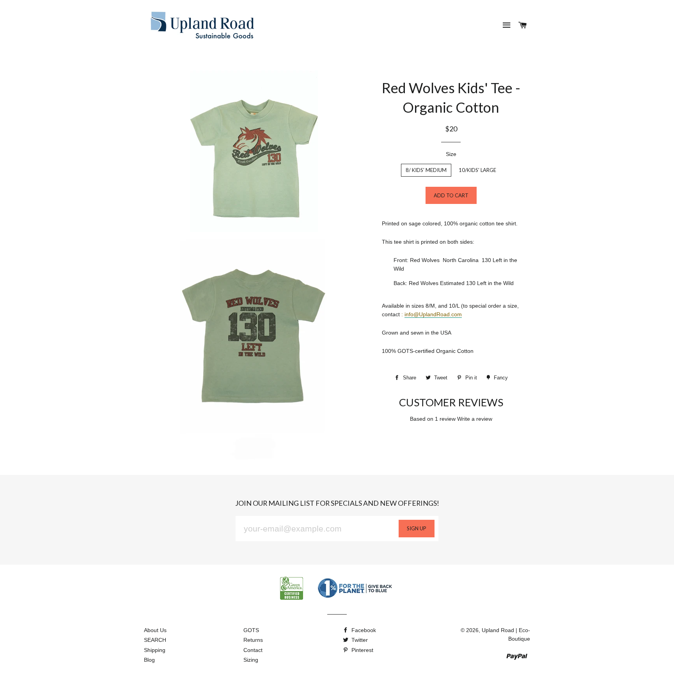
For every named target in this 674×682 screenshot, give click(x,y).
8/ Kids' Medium (426, 170)
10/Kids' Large (477, 170)
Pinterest (361, 650)
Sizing (250, 660)
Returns (253, 640)
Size (451, 154)
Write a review (474, 419)
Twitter (359, 640)
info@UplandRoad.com (433, 314)
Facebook (363, 630)
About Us (155, 630)
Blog (149, 660)
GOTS (251, 630)
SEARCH (155, 640)
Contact (253, 650)
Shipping (154, 650)
